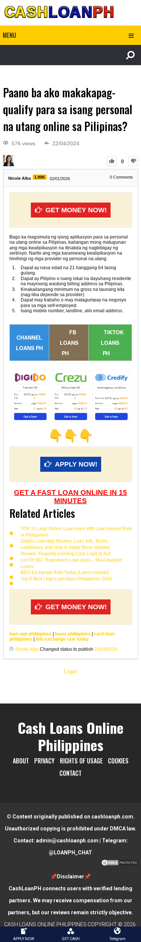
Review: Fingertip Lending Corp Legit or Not (66, 553)
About (21, 760)
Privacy (44, 760)
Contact (70, 773)
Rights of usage (81, 760)
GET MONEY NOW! (76, 210)
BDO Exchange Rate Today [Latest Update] (65, 572)
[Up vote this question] (112, 161)
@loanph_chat (70, 853)
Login (70, 671)
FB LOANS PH (69, 342)
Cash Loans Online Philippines (71, 736)
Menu (9, 35)
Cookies (118, 760)
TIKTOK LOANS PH (112, 342)
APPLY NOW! (76, 464)
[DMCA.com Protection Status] (119, 864)
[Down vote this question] (133, 161)
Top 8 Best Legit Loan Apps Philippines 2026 (66, 578)
